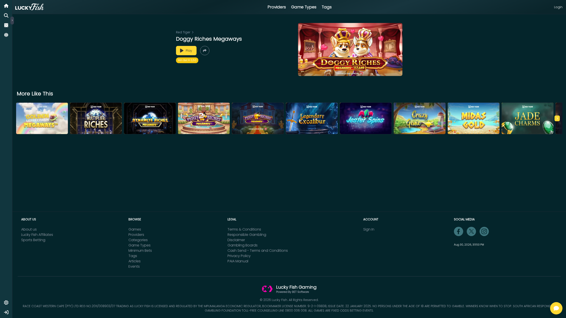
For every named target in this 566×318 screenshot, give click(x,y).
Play (189, 50)
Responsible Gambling (247, 234)
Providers (277, 7)
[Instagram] (484, 231)
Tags (327, 7)
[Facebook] (458, 231)
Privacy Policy (239, 255)
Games (134, 229)
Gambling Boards (243, 245)
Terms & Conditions (244, 229)
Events (134, 266)
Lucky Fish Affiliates (37, 234)
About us (29, 229)
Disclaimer (236, 239)
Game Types (303, 7)
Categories (138, 239)
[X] (471, 231)
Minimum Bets (140, 250)
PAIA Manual (238, 261)
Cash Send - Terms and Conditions (258, 250)
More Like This (35, 93)
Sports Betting (33, 239)
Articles (134, 261)
